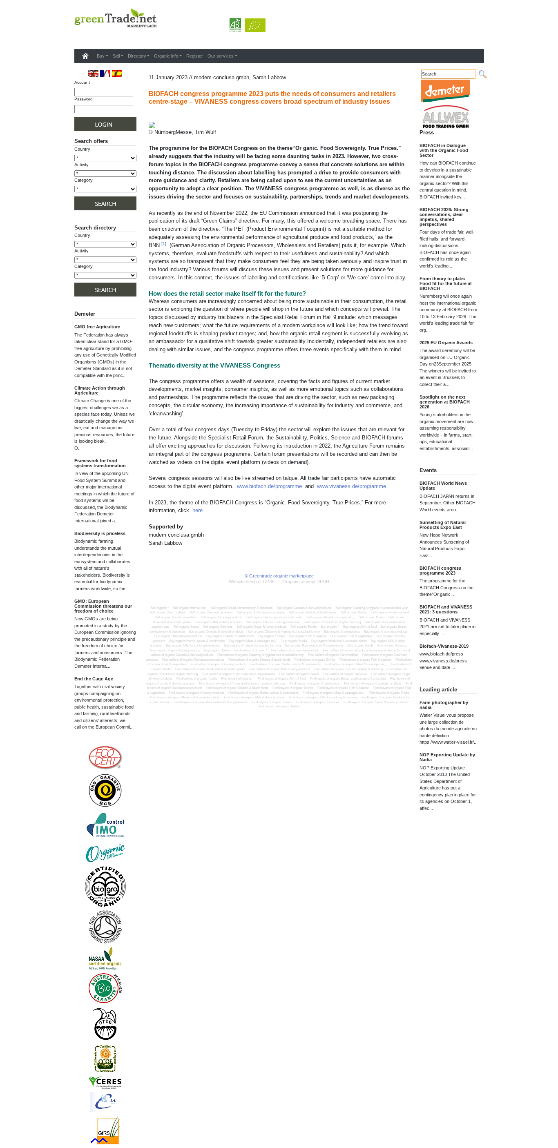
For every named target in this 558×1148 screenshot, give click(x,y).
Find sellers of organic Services (345, 674)
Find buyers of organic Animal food (282, 678)
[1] (163, 243)
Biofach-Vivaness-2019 (444, 646)
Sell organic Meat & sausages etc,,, (330, 617)
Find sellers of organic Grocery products (218, 664)
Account (82, 82)
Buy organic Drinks (271, 636)
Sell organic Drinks (354, 612)
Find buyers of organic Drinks (292, 688)
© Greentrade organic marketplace (279, 575)
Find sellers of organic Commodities (333, 655)
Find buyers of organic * (237, 678)
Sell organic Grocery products (221, 617)
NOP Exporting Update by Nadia (447, 757)
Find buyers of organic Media (389, 693)
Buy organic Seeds (360, 645)
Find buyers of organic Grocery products (196, 693)
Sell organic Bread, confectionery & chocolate (241, 608)
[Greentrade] (76, 38)
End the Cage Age (93, 678)
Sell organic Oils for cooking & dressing (273, 622)
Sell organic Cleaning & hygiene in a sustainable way (371, 608)
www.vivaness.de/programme (351, 486)
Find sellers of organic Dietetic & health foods (259, 660)
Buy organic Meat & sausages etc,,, (253, 641)
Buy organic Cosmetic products (385, 631)
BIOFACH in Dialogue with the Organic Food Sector (444, 150)
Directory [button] (137, 55)
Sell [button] (116, 55)
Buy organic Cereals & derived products (216, 631)
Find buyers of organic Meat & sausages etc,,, (334, 693)
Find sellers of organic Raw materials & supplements (238, 674)
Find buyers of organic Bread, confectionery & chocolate (348, 678)
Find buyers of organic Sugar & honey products (376, 702)
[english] (93, 73)
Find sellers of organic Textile (196, 678)
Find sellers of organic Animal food (295, 650)
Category (83, 180)
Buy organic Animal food (360, 627)
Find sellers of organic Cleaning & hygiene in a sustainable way (260, 655)
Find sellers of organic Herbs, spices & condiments (285, 664)
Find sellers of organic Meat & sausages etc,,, (356, 664)
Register (194, 55)
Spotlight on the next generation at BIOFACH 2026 (445, 402)
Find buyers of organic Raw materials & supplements (211, 702)
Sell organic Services (217, 627)
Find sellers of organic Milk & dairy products (279, 669)
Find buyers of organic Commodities (315, 683)
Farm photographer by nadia (444, 705)
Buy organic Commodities (342, 631)
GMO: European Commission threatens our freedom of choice (103, 606)
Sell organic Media (371, 617)
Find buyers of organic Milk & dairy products (254, 697)
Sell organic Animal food (189, 608)
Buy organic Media (294, 641)
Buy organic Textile (217, 650)
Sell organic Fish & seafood (390, 612)
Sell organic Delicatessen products (261, 612)
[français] (105, 73)
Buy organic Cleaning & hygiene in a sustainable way (284, 631)
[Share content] (150, 117)
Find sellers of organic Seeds (299, 674)
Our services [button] (221, 55)
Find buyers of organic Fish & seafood (343, 688)
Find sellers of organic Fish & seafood (365, 660)
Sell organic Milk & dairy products (218, 622)
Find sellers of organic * (250, 650)
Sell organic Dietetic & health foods (313, 612)
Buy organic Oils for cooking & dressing (193, 645)
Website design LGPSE (252, 581)
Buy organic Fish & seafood (307, 636)
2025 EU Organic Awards (446, 342)
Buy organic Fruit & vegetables (351, 636)
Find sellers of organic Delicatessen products (193, 660)
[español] (117, 73)
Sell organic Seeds (186, 627)
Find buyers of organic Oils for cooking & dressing (323, 697)
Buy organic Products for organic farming (252, 645)
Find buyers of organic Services (317, 702)
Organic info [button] (166, 55)
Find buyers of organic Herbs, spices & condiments (263, 693)
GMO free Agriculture (97, 326)
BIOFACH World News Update (443, 485)
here (197, 510)
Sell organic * (159, 608)
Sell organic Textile (303, 627)
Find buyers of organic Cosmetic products (373, 683)
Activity (81, 164)
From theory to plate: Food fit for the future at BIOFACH (446, 283)
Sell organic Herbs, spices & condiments (274, 617)
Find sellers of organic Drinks (315, 660)
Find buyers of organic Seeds (272, 702)
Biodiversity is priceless (99, 533)
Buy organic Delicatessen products (178, 636)
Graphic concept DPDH (305, 581)
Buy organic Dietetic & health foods (230, 636)
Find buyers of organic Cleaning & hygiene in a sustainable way (242, 683)
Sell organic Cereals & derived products (304, 608)
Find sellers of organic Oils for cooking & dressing (348, 669)
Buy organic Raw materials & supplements (314, 645)
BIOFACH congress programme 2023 (440, 570)
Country (82, 149)
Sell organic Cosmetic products (211, 612)
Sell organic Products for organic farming (332, 622)
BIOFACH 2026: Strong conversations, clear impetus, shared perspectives (444, 217)
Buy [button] (101, 55)
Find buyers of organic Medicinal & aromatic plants (185, 697)
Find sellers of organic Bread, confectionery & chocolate (361, 650)
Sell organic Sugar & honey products (261, 627)
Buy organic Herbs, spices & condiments (197, 641)
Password (83, 99)
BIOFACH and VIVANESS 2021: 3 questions (446, 609)
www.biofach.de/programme (269, 486)
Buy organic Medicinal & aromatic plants (339, 641)
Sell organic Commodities (167, 612)
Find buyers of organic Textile (279, 706)
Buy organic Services (392, 645)
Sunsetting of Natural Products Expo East (443, 525)
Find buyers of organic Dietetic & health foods (237, 688)
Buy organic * (330, 627)
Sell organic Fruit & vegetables (176, 617)
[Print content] (156, 117)
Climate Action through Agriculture (99, 390)
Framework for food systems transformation (100, 463)
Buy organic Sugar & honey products (175, 650)
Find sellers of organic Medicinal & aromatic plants (210, 669)
